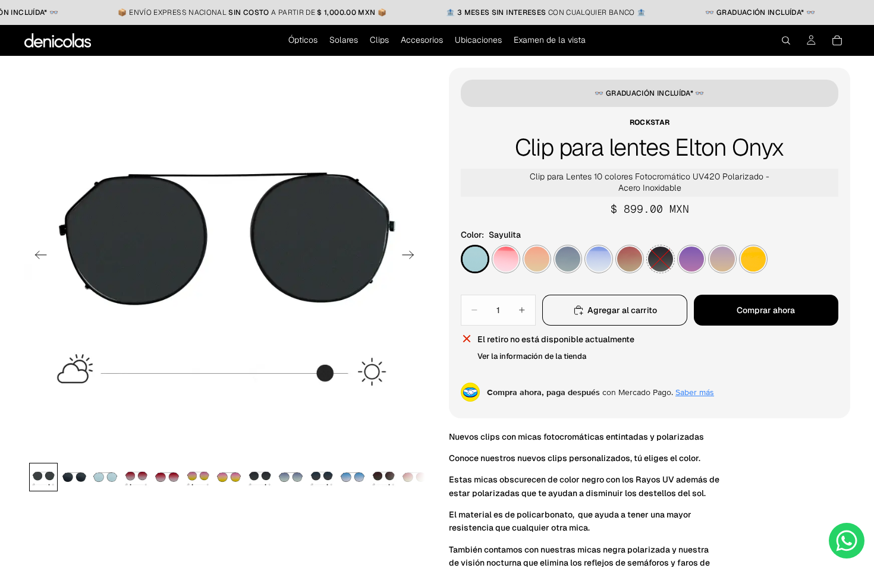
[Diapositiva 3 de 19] (105, 477)
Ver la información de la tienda (531, 356)
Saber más (694, 392)
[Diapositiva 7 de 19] (229, 477)
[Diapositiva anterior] (37, 257)
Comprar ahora (766, 310)
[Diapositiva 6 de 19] (198, 477)
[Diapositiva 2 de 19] (74, 477)
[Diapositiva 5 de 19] (167, 477)
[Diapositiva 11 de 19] (352, 477)
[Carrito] (837, 40)
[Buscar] (786, 40)
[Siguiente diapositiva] (411, 257)
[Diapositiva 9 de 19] (291, 477)
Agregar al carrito (622, 310)
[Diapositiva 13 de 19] (414, 477)
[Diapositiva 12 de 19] (383, 477)
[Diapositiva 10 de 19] (322, 477)
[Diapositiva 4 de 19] (136, 477)
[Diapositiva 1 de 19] (43, 477)
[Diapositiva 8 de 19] (260, 477)
